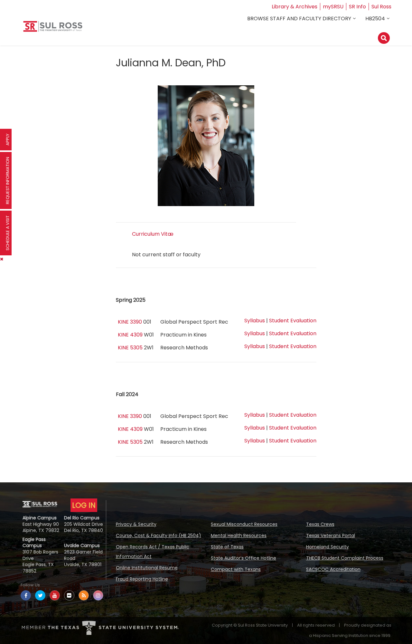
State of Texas (227, 547)
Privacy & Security (136, 524)
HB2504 (375, 18)
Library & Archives (294, 6)
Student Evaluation (292, 320)
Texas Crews (320, 524)
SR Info (357, 6)
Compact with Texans (236, 569)
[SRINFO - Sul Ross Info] (53, 28)
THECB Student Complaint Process (344, 558)
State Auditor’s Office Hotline (243, 558)
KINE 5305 (130, 347)
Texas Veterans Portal (330, 535)
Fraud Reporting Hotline (142, 579)
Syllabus (254, 320)
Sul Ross (381, 6)
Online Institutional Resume (147, 567)
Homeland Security (327, 547)
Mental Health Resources (239, 535)
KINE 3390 (130, 322)
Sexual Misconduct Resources (244, 524)
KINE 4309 (130, 334)
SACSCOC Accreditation (333, 569)
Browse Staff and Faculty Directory (299, 18)
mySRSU (333, 6)
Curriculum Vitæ (152, 234)
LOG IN (84, 505)
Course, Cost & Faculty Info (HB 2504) (158, 535)
